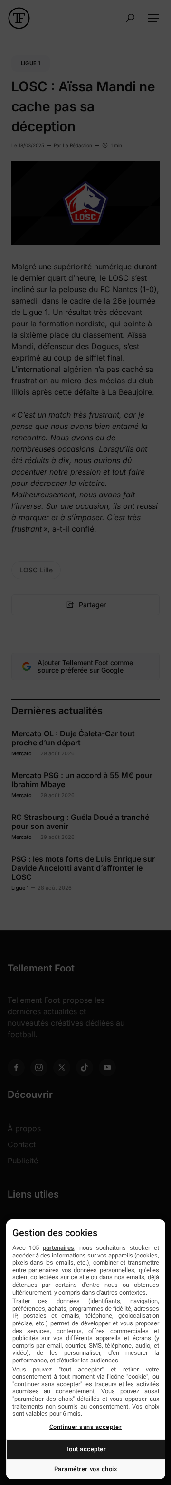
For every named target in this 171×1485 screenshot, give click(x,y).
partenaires (58, 1247)
